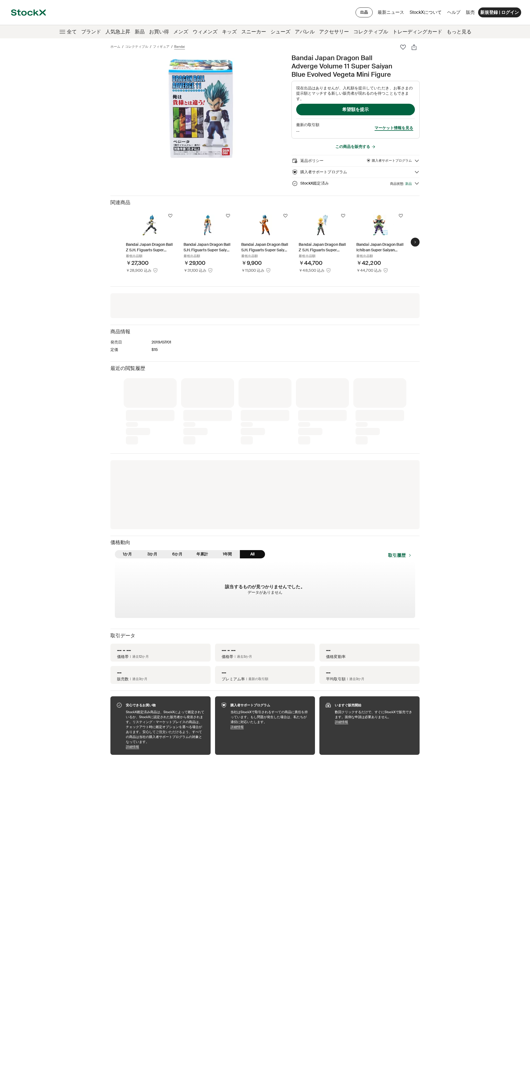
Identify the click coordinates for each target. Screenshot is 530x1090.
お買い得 (159, 31)
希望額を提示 (355, 109)
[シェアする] (414, 47)
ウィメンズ (205, 31)
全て (72, 31)
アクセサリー (334, 31)
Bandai (179, 46)
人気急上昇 (117, 31)
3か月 (152, 553)
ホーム (115, 46)
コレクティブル (370, 31)
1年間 (227, 553)
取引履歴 (397, 555)
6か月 (177, 553)
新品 (140, 31)
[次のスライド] (415, 242)
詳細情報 (165, 746)
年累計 (202, 553)
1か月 (127, 553)
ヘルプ (453, 12)
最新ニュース (391, 12)
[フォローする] (170, 215)
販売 (470, 12)
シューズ (280, 31)
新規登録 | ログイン (499, 12)
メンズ (180, 31)
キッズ (229, 31)
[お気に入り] (403, 47)
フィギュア (161, 46)
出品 (364, 12)
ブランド (91, 31)
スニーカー (253, 31)
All (252, 553)
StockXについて (426, 13)
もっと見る (459, 31)
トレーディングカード (417, 31)
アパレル (305, 31)
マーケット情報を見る (394, 127)
